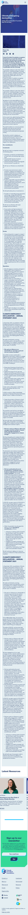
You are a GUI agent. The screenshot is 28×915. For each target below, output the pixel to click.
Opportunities (5, 891)
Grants (3, 888)
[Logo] (5, 2)
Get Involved (19, 881)
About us (4, 881)
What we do (5, 884)
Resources (18, 884)
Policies (18, 888)
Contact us (4, 878)
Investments (19, 878)
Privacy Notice (19, 849)
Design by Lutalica (6, 912)
